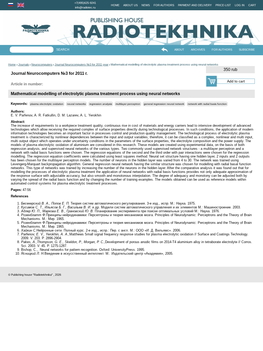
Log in (240, 5)
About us (130, 5)
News (146, 5)
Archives (198, 49)
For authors (164, 5)
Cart (252, 5)
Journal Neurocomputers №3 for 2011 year (81, 64)
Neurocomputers (41, 64)
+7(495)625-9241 (85, 2)
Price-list (223, 5)
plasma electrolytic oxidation (46, 104)
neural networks (76, 104)
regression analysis (100, 104)
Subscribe (247, 49)
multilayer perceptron (128, 104)
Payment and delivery (195, 5)
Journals (23, 64)
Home (115, 5)
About (179, 49)
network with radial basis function (207, 104)
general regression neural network (164, 104)
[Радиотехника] (27, 29)
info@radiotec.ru (85, 7)
